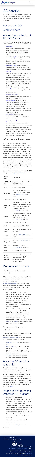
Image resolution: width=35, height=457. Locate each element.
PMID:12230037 (17, 247)
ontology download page (10, 283)
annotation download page (10, 337)
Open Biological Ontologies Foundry (18, 448)
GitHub (11, 386)
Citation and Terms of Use (13, 439)
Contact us (13, 437)
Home (5, 437)
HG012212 (29, 453)
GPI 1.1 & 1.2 (10, 346)
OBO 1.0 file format (12, 321)
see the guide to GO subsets (17, 173)
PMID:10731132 (21, 194)
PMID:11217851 (17, 219)
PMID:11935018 (23, 240)
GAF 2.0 (8, 355)
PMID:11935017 (23, 234)
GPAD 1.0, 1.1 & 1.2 (12, 342)
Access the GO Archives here (12, 27)
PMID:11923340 (17, 210)
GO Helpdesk (18, 425)
